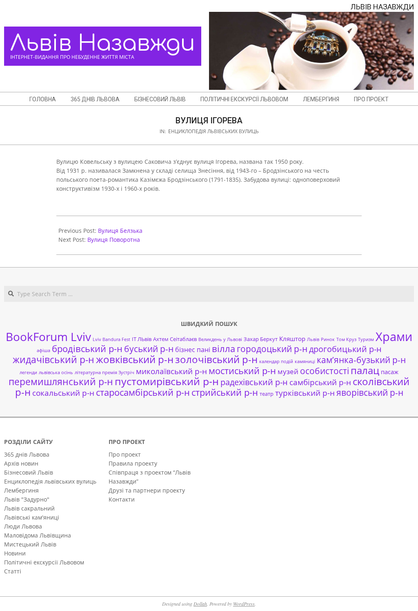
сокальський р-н (63, 392)
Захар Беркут (261, 339)
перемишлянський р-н (61, 381)
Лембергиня (21, 490)
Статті (12, 571)
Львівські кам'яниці (31, 517)
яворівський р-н (369, 392)
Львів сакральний (29, 508)
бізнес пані (192, 349)
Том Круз (346, 339)
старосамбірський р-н (143, 392)
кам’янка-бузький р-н (361, 360)
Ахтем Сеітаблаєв (175, 339)
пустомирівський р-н (167, 381)
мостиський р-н (242, 370)
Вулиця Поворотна (113, 239)
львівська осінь (56, 372)
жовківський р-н (134, 359)
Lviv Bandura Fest (111, 339)
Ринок (328, 339)
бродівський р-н (87, 348)
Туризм (366, 339)
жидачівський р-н (53, 359)
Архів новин (21, 463)
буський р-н (148, 349)
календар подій (276, 361)
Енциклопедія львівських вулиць (213, 131)
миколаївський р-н (171, 371)
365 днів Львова (26, 454)
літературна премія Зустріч (104, 372)
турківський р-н (305, 393)
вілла (223, 349)
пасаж (389, 372)
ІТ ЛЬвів (141, 339)
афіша (43, 350)
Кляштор (292, 338)
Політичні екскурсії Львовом (44, 562)
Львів (313, 339)
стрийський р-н (224, 392)
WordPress (244, 603)
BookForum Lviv (48, 336)
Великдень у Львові (220, 339)
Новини (15, 553)
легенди (28, 372)
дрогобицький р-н (345, 349)
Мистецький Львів (30, 544)
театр (266, 393)
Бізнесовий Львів (28, 472)
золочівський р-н (216, 359)
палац (365, 370)
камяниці (305, 361)
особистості (324, 371)
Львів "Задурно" (26, 499)
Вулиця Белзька (120, 230)
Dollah (200, 603)
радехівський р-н (254, 382)
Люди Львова (23, 526)
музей (288, 371)
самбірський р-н (320, 382)
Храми (394, 336)
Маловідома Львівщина (37, 535)
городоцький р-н (272, 349)
